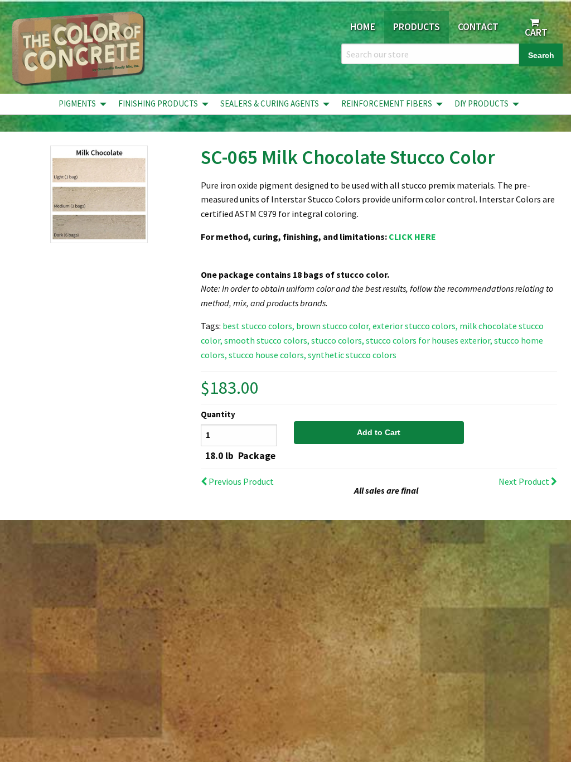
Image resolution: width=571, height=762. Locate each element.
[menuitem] (79, 104)
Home (362, 27)
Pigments (77, 103)
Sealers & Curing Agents (269, 103)
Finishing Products (158, 103)
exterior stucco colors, (415, 325)
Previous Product (240, 481)
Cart (535, 32)
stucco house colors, (267, 354)
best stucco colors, (258, 325)
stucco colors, (337, 340)
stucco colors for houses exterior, (429, 340)
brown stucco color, (333, 325)
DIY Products (481, 103)
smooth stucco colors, (266, 340)
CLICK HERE (412, 236)
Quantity (218, 414)
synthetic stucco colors (352, 354)
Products (416, 27)
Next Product (525, 481)
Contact (478, 27)
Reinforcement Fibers (386, 103)
